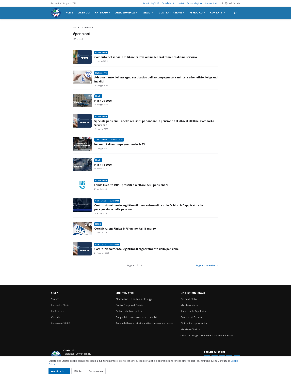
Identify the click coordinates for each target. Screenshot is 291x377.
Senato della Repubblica (193, 311)
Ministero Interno (190, 305)
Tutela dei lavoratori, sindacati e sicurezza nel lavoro (144, 323)
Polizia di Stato (189, 299)
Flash (98, 96)
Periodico (197, 12)
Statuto (55, 299)
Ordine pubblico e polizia (129, 311)
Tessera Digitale (194, 3)
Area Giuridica (126, 12)
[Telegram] (230, 3)
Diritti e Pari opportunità (194, 323)
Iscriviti (181, 3)
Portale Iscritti (168, 3)
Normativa (101, 73)
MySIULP (155, 3)
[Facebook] (222, 3)
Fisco (98, 224)
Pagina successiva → (207, 265)
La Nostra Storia (60, 305)
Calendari (56, 317)
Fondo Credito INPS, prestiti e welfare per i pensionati (131, 185)
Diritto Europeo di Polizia (129, 305)
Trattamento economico (109, 139)
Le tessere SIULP (60, 323)
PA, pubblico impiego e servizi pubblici (136, 317)
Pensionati (101, 52)
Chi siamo (102, 12)
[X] (234, 3)
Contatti (217, 12)
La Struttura (57, 311)
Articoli (84, 12)
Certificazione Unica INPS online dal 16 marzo (125, 228)
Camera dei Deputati (192, 317)
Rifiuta (78, 371)
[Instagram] (226, 3)
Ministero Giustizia (191, 329)
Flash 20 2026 (103, 100)
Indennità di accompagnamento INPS (119, 144)
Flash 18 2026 (103, 164)
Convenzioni (211, 3)
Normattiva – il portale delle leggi (134, 299)
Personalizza (96, 371)
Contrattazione (171, 12)
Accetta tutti (59, 371)
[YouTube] (238, 3)
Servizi (146, 3)
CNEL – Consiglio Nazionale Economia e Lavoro (207, 335)
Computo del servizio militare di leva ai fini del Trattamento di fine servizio (145, 57)
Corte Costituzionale (107, 200)
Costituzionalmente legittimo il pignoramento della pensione (136, 249)
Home (69, 12)
